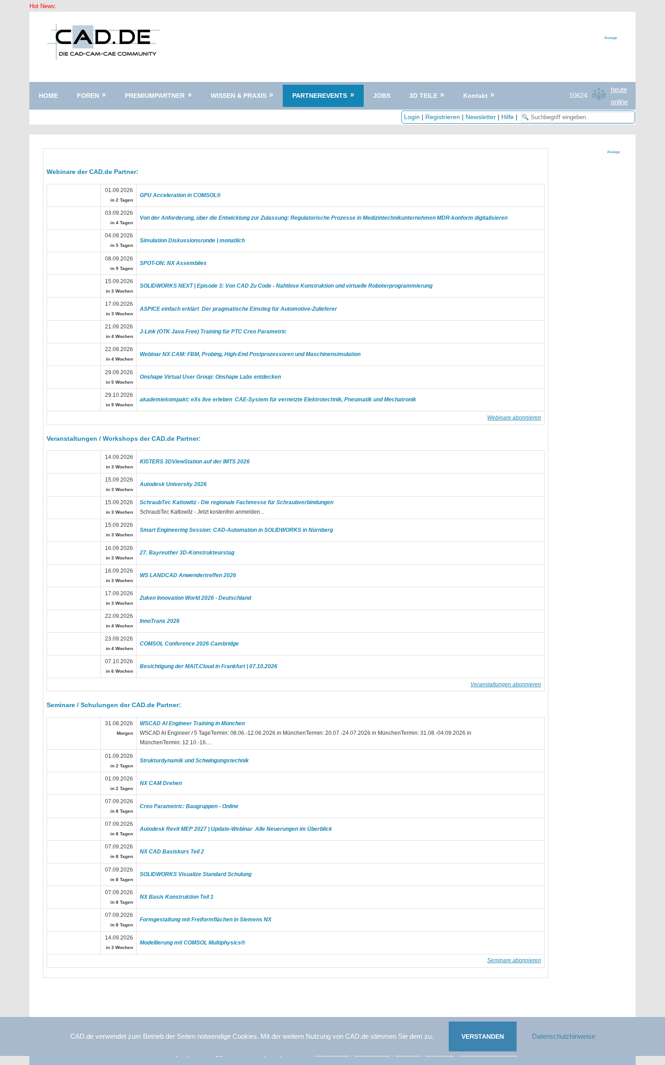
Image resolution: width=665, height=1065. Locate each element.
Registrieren (442, 116)
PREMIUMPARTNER (155, 95)
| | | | (461, 116)
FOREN (88, 95)
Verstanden (482, 1036)
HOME (48, 95)
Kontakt (475, 95)
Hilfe (507, 116)
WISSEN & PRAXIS (238, 95)
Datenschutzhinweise (563, 1036)
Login (412, 116)
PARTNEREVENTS (319, 95)
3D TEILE (423, 95)
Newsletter (481, 116)
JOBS (381, 95)
